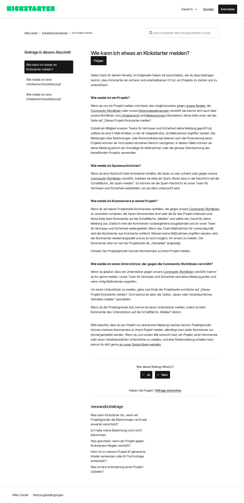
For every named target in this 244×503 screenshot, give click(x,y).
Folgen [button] (98, 61)
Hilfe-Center (31, 32)
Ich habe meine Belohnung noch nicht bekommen (116, 432)
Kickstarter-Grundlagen (55, 32)
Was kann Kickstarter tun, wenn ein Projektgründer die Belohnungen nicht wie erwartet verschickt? (119, 419)
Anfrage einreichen (168, 390)
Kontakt (208, 9)
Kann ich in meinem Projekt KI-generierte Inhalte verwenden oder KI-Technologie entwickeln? (118, 456)
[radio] (146, 375)
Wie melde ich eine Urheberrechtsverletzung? (43, 82)
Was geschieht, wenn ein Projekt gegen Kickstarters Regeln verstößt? (117, 443)
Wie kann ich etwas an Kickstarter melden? (41, 67)
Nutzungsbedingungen (48, 495)
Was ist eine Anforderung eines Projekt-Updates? (117, 469)
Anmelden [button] (228, 9)
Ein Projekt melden (82, 32)
